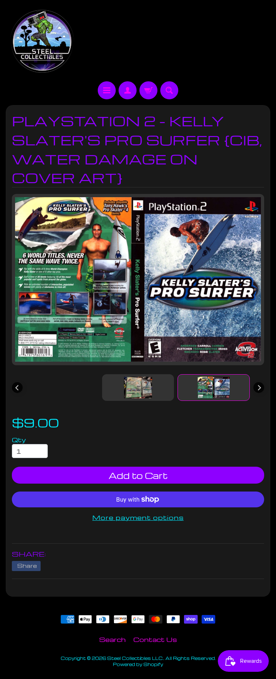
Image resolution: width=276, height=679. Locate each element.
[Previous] (17, 387)
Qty (19, 439)
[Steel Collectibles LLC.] (42, 42)
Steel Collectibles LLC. (135, 658)
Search (112, 639)
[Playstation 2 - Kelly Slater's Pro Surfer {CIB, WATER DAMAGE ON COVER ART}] (214, 387)
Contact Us (155, 639)
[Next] (258, 387)
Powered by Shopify (138, 664)
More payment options (138, 517)
